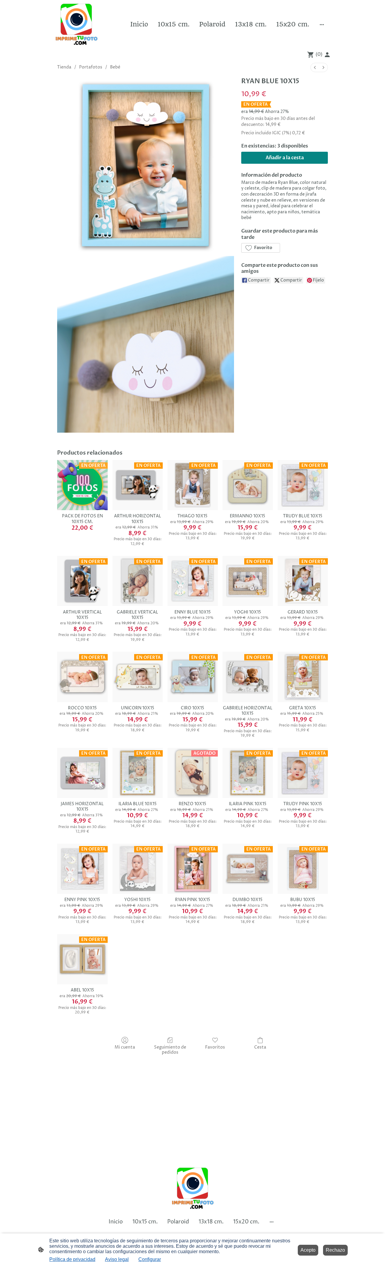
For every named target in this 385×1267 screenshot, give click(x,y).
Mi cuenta (125, 1047)
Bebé (115, 67)
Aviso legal (117, 1259)
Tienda (64, 67)
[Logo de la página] (76, 24)
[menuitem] (315, 67)
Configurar (149, 1259)
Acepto (308, 1250)
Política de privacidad (72, 1259)
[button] (260, 248)
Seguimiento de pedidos (170, 1049)
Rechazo (335, 1250)
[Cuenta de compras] (327, 54)
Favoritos (215, 1047)
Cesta (260, 1047)
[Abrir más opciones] (321, 24)
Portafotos (90, 67)
